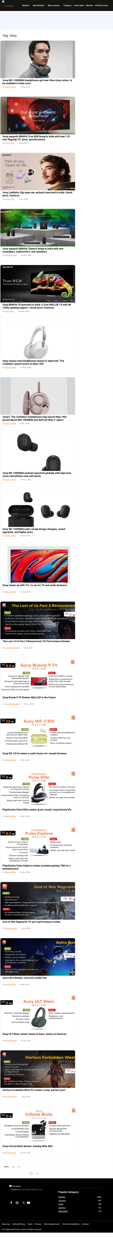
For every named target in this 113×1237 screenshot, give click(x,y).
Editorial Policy (18, 1224)
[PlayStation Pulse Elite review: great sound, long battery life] (38, 788)
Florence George (11, 1097)
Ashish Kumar (10, 760)
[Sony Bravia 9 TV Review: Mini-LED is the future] (38, 676)
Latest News (78, 5)
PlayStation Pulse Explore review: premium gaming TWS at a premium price (36, 867)
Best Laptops (54, 5)
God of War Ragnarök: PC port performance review (31, 921)
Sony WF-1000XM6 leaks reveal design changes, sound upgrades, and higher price (33, 530)
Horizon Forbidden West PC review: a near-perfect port (33, 1090)
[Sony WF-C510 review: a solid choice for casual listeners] (38, 732)
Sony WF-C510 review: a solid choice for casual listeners (34, 753)
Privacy (38, 1224)
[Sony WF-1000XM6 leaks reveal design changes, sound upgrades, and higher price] (38, 508)
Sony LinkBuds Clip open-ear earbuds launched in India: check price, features (37, 194)
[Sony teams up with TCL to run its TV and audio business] (38, 564)
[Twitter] (23, 1202)
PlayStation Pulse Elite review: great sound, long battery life (36, 809)
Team (30, 1224)
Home (6, 1167)
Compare (67, 5)
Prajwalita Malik (11, 928)
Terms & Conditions (71, 1224)
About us (6, 1224)
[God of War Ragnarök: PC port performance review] (38, 901)
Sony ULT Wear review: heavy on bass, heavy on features (34, 1034)
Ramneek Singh (11, 255)
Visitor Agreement (52, 1224)
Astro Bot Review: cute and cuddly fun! (24, 977)
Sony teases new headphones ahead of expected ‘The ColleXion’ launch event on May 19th (33, 362)
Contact (85, 1224)
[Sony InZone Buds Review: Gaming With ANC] (38, 1125)
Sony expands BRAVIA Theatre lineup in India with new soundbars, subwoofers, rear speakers (32, 250)
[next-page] (42, 1173)
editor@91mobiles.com (31, 1189)
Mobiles (25, 5)
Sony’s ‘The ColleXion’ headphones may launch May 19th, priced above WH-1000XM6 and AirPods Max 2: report (34, 418)
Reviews (89, 5)
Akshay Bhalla (10, 1153)
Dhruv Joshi (9, 143)
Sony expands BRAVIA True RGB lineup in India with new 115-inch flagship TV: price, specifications (36, 138)
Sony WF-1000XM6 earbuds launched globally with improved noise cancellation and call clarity (36, 474)
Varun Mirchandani (12, 648)
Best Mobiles (38, 5)
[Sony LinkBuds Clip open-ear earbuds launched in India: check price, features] (38, 171)
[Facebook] (12, 1202)
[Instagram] (17, 1202)
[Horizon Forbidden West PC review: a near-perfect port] (38, 1069)
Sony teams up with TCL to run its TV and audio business (34, 585)
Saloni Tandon (10, 87)
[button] (110, 5)
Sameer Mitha (10, 816)
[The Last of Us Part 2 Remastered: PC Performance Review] (38, 620)
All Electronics (101, 5)
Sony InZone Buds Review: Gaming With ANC (27, 1146)
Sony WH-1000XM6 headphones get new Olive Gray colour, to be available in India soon (37, 82)
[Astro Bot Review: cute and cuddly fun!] (38, 957)
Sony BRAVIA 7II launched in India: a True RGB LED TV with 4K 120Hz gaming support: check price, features (36, 306)
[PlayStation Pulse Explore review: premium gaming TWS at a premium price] (38, 844)
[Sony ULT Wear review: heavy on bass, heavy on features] (38, 1013)
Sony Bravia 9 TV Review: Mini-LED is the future (29, 697)
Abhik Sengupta (11, 1041)
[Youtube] (29, 1202)
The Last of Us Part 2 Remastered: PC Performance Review (36, 641)
